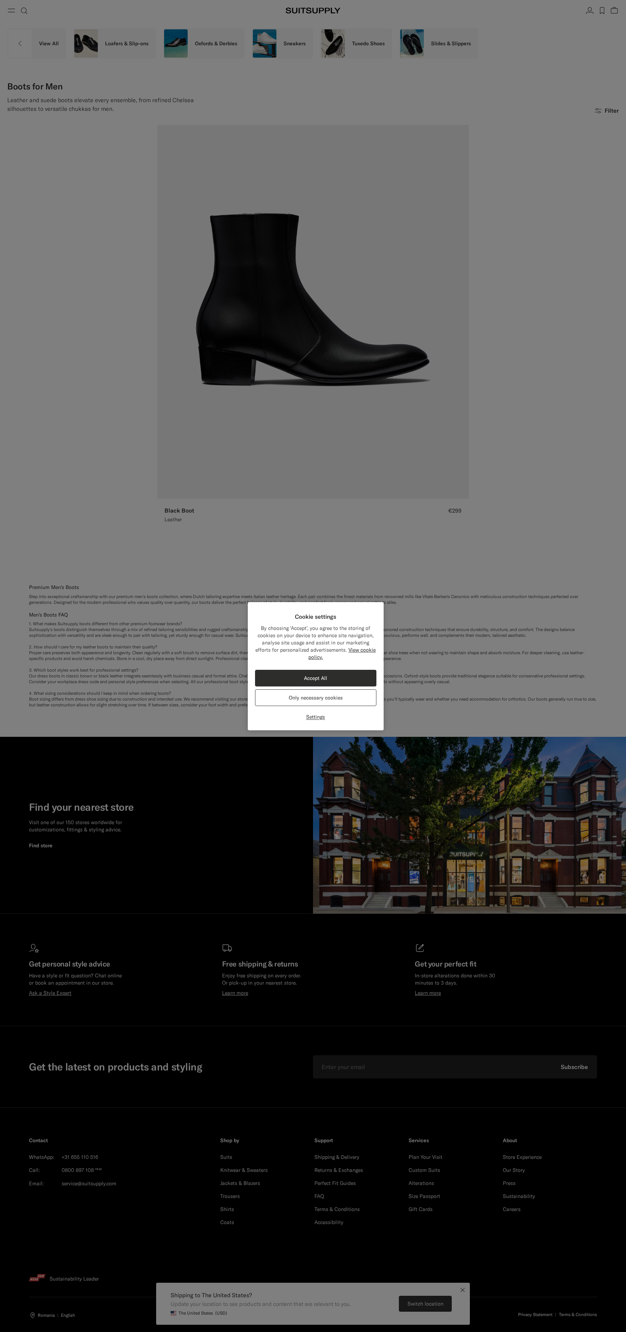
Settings (315, 717)
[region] (316, 666)
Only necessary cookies (316, 697)
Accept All (315, 678)
